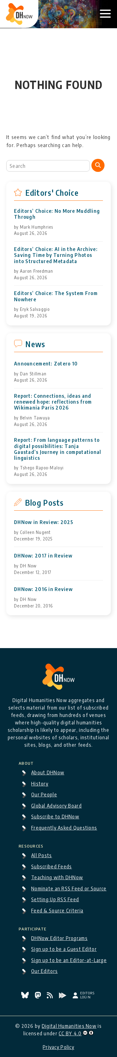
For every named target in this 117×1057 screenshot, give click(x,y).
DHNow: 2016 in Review (43, 589)
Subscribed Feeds (51, 866)
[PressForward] (63, 996)
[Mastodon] (38, 996)
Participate (32, 928)
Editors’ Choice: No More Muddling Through (57, 214)
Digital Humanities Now (69, 1026)
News (35, 344)
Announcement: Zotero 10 (46, 364)
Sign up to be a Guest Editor (64, 949)
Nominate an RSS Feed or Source (68, 888)
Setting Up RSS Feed (55, 899)
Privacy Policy (58, 1047)
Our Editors (44, 971)
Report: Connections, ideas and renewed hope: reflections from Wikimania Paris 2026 (53, 402)
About (26, 762)
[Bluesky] (25, 996)
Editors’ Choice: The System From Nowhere (56, 296)
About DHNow (47, 772)
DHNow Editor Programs (59, 938)
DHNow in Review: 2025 (43, 522)
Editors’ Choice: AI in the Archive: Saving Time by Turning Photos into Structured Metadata (56, 255)
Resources (31, 845)
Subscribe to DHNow (55, 816)
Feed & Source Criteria (57, 910)
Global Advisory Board (56, 806)
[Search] (98, 165)
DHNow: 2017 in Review (43, 556)
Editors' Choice (52, 192)
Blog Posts (44, 502)
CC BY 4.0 (70, 1033)
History (39, 784)
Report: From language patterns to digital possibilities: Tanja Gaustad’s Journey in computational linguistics (57, 449)
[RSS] (50, 996)
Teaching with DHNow (57, 877)
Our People (44, 794)
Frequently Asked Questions (64, 828)
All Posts (41, 855)
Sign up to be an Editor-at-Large (69, 960)
